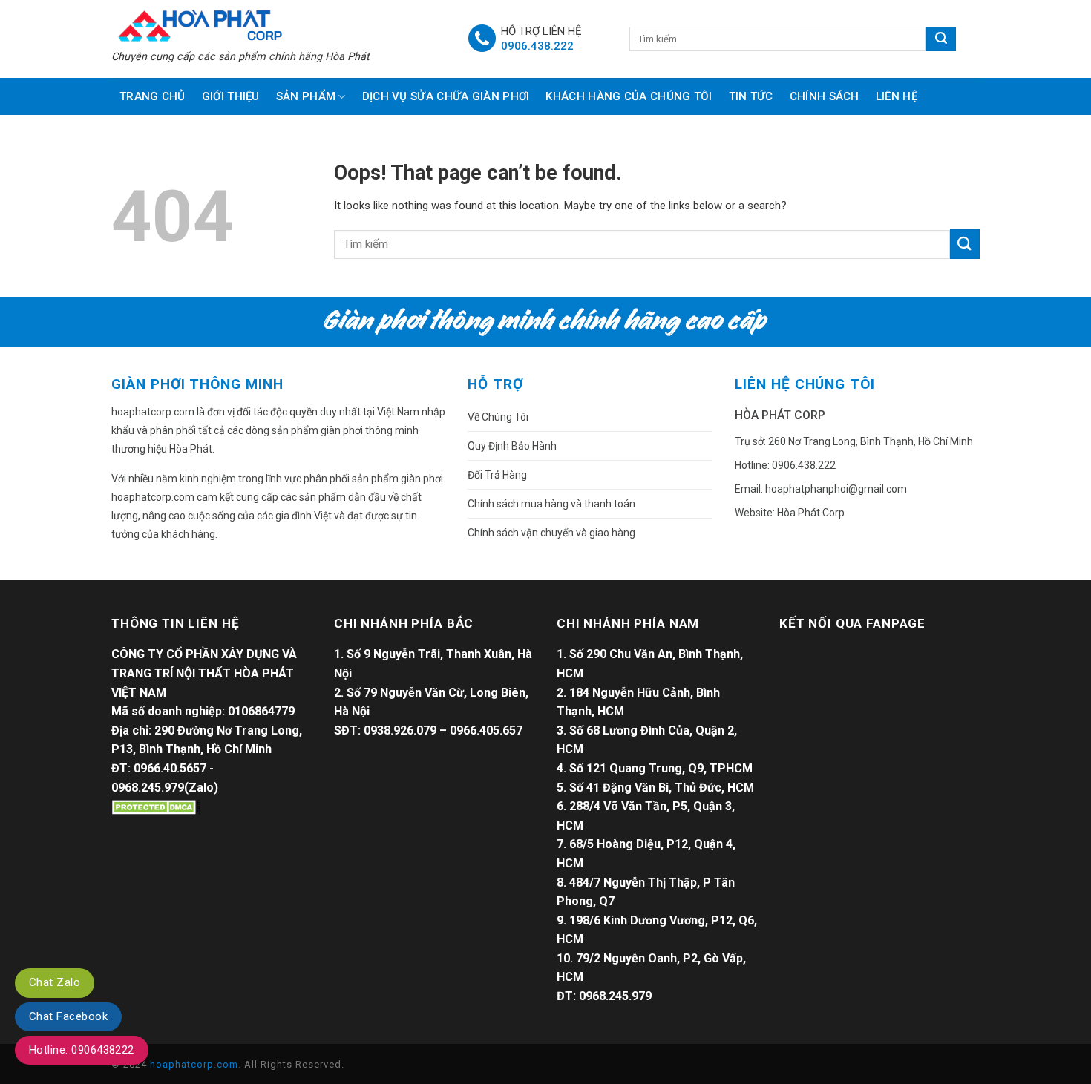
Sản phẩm (305, 96)
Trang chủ (152, 96)
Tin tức (751, 96)
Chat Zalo (54, 982)
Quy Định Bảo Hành (512, 446)
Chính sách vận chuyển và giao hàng (551, 533)
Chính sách (824, 96)
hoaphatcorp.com (194, 1064)
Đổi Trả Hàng (497, 475)
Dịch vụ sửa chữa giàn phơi (446, 96)
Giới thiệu (231, 96)
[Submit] (965, 243)
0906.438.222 (537, 46)
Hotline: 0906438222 (81, 1050)
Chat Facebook (68, 1016)
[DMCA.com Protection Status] (155, 806)
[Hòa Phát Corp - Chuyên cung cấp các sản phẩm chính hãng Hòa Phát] (278, 24)
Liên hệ (896, 96)
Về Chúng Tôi (498, 417)
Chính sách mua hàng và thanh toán (551, 504)
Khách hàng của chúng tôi (629, 96)
